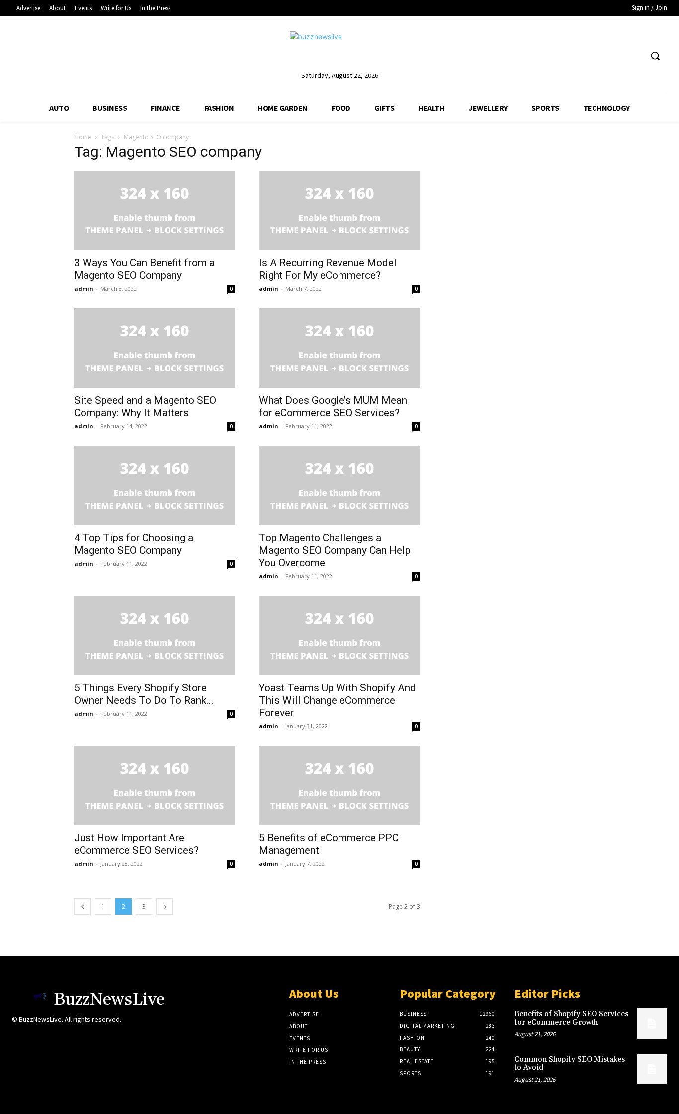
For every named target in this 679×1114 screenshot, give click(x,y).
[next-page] (164, 906)
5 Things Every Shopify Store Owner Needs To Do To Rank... (144, 694)
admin (83, 288)
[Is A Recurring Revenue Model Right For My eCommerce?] (339, 210)
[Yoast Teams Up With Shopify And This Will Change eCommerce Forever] (339, 635)
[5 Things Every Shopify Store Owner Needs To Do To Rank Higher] (154, 635)
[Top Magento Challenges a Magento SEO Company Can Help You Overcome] (339, 485)
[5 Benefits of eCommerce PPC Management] (339, 785)
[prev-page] (82, 906)
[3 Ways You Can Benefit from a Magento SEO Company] (154, 210)
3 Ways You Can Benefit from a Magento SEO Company (144, 269)
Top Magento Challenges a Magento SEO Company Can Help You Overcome (335, 550)
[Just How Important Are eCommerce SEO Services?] (154, 785)
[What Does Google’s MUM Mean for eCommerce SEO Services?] (339, 348)
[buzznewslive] (339, 50)
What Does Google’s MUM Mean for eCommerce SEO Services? (333, 406)
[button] (655, 56)
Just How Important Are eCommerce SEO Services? (136, 844)
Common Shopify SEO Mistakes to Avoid (569, 1064)
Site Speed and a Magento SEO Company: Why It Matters (145, 406)
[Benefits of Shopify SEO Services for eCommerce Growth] (652, 1023)
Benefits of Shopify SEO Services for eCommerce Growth (571, 1018)
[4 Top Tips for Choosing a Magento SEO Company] (154, 485)
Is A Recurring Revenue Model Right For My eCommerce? (328, 269)
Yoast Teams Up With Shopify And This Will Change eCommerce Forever (337, 700)
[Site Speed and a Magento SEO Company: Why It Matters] (154, 348)
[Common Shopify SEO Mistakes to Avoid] (652, 1069)
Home (82, 137)
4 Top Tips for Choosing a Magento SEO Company (133, 544)
